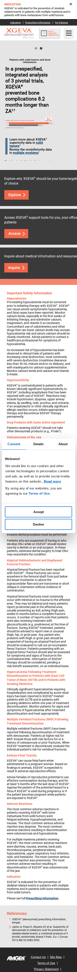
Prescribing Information (42, 898)
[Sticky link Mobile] (50, 34)
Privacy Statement (46, 969)
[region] (38, 486)
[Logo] (16, 958)
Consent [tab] (13, 444)
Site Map (56, 957)
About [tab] (63, 444)
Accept (38, 512)
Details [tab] (38, 444)
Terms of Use (39, 493)
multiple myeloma (25, 153)
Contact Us (38, 957)
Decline (38, 524)
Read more (52, 481)
